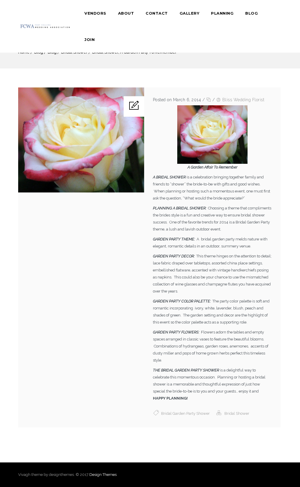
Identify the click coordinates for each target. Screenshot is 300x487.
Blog (251, 13)
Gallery (190, 13)
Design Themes (103, 474)
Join (89, 39)
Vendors (95, 13)
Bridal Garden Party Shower (185, 413)
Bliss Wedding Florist (243, 99)
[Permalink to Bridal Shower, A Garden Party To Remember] (81, 191)
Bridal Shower (236, 413)
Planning (222, 13)
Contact (157, 13)
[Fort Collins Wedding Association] (45, 26)
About (126, 13)
